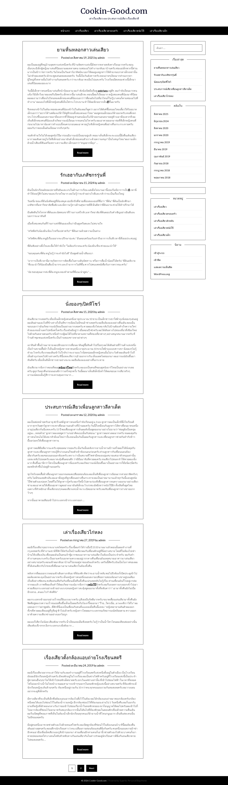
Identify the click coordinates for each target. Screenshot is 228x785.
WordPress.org (162, 274)
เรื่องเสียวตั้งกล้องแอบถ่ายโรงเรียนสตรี (83, 657)
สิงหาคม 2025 (161, 114)
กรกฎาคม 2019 (162, 142)
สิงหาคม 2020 (161, 128)
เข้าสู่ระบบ (159, 253)
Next (91, 768)
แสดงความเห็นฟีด (163, 267)
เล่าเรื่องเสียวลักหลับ (164, 220)
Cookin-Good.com (114, 11)
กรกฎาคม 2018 (162, 170)
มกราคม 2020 (161, 135)
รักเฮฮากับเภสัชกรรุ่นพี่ (83, 175)
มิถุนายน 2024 (161, 121)
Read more (83, 152)
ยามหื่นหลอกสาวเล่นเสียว (83, 50)
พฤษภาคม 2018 (162, 177)
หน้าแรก (65, 30)
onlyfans (103, 90)
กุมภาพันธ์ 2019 (162, 156)
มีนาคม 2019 (160, 149)
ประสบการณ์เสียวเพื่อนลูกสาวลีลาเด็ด (83, 407)
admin (101, 57)
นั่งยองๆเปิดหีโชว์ (82, 304)
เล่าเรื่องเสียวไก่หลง (83, 532)
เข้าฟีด (157, 260)
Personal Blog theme (137, 780)
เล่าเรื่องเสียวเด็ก (158, 30)
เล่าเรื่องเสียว (82, 30)
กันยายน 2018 (161, 163)
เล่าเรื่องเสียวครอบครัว (106, 30)
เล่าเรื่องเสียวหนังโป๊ (133, 30)
